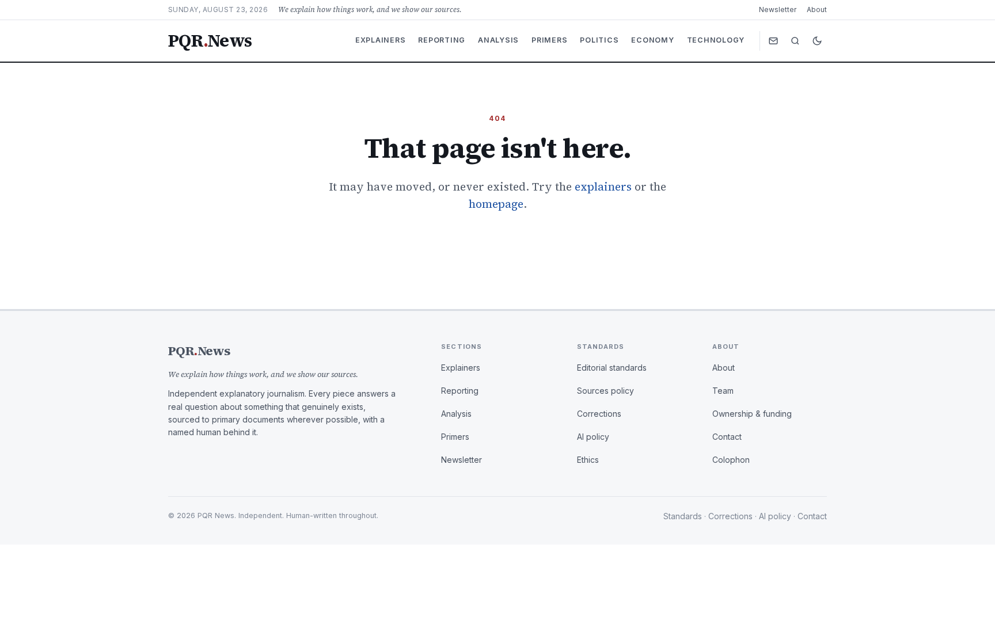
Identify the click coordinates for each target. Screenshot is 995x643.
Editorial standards (612, 367)
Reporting (441, 40)
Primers (549, 40)
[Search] (795, 41)
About (817, 9)
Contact (727, 437)
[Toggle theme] (817, 41)
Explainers (380, 40)
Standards (682, 516)
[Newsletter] (773, 41)
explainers (603, 186)
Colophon (731, 460)
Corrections (599, 413)
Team (723, 390)
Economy (652, 40)
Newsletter (777, 9)
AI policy (593, 437)
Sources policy (605, 390)
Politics (599, 40)
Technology (716, 40)
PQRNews (210, 41)
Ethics (588, 460)
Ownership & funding (752, 413)
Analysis (498, 40)
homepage (496, 203)
